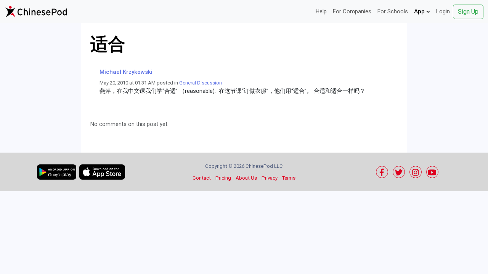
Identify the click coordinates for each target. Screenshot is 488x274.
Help (321, 11)
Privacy (270, 178)
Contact (202, 178)
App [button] (420, 11)
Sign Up (468, 11)
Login (443, 11)
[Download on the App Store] (102, 172)
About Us (246, 178)
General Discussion (200, 83)
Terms (288, 178)
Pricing (223, 178)
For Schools (392, 11)
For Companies (352, 11)
